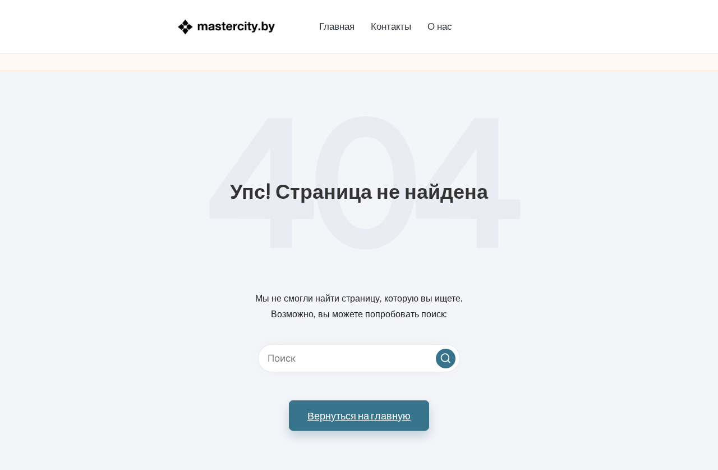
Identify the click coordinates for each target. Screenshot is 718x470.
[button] (445, 358)
